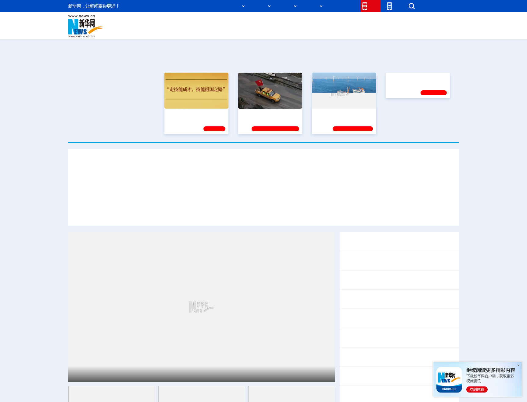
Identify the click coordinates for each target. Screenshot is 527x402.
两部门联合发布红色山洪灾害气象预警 (398, 391)
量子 (328, 22)
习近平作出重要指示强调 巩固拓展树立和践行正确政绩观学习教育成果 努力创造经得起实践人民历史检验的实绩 (263, 180)
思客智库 (263, 22)
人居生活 (188, 30)
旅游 (311, 30)
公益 (380, 30)
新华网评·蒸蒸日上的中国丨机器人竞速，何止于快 (397, 337)
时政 (187, 22)
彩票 (340, 30)
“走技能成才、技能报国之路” (194, 114)
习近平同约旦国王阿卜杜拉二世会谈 (125, 374)
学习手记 (214, 129)
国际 (207, 22)
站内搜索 (422, 6)
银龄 (272, 30)
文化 (349, 22)
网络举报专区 (448, 6)
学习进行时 (160, 22)
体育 (338, 22)
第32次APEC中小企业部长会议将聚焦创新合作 (394, 356)
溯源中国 (286, 30)
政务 (421, 22)
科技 (307, 22)
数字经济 (221, 30)
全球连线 (282, 22)
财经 (218, 22)
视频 (400, 22)
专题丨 (350, 391)
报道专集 (436, 60)
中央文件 (446, 22)
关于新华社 (208, 6)
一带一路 (394, 30)
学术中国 (240, 30)
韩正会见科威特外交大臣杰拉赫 (377, 318)
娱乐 (350, 30)
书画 (359, 22)
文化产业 (445, 30)
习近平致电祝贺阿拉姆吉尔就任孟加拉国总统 (391, 260)
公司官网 (115, 26)
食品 (174, 30)
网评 (228, 22)
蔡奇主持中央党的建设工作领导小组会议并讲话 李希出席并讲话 (327, 214)
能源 (321, 30)
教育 (297, 22)
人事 (197, 22)
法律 (431, 22)
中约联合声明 (436, 241)
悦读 (370, 30)
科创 (318, 22)
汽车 (164, 30)
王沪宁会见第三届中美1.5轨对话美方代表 (387, 298)
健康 (369, 22)
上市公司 (427, 30)
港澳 (239, 22)
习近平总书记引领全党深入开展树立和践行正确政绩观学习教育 (183, 214)
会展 (331, 30)
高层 (177, 22)
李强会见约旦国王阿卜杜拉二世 (377, 279)
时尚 (361, 30)
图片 (411, 22)
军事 (380, 22)
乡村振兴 (258, 30)
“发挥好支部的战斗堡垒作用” (268, 114)
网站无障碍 (345, 6)
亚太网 (411, 30)
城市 (301, 30)
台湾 (249, 22)
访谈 (390, 22)
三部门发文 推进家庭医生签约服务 (380, 375)
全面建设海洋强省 (332, 114)
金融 (154, 30)
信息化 (205, 30)
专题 (407, 214)
